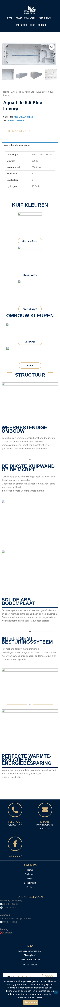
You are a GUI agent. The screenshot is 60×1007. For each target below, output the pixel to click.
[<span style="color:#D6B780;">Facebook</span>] (15, 844)
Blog (32, 25)
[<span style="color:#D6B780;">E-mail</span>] (45, 810)
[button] (52, 47)
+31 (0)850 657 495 (15, 825)
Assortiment (45, 17)
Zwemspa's (17, 91)
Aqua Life (29, 91)
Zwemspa (20, 120)
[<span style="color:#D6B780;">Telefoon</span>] (15, 810)
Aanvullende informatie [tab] (17, 145)
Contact (42, 25)
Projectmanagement (26, 17)
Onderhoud (21, 25)
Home (9, 17)
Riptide (11, 120)
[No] (56, 992)
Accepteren (31, 1002)
